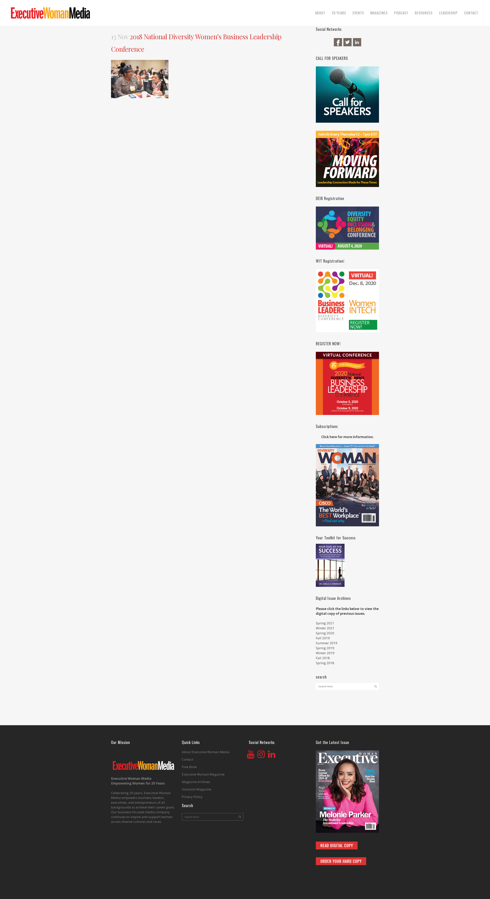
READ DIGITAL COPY (336, 845)
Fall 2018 (323, 658)
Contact (187, 759)
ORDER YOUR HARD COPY (341, 861)
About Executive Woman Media (205, 752)
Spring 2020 (325, 633)
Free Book (189, 767)
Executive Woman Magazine (203, 774)
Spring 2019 (325, 648)
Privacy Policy (192, 797)
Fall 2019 (323, 638)
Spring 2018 (325, 663)
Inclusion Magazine (196, 789)
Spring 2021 (325, 623)
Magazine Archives (196, 782)
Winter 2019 (325, 653)
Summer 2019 (326, 643)
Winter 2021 (325, 628)
